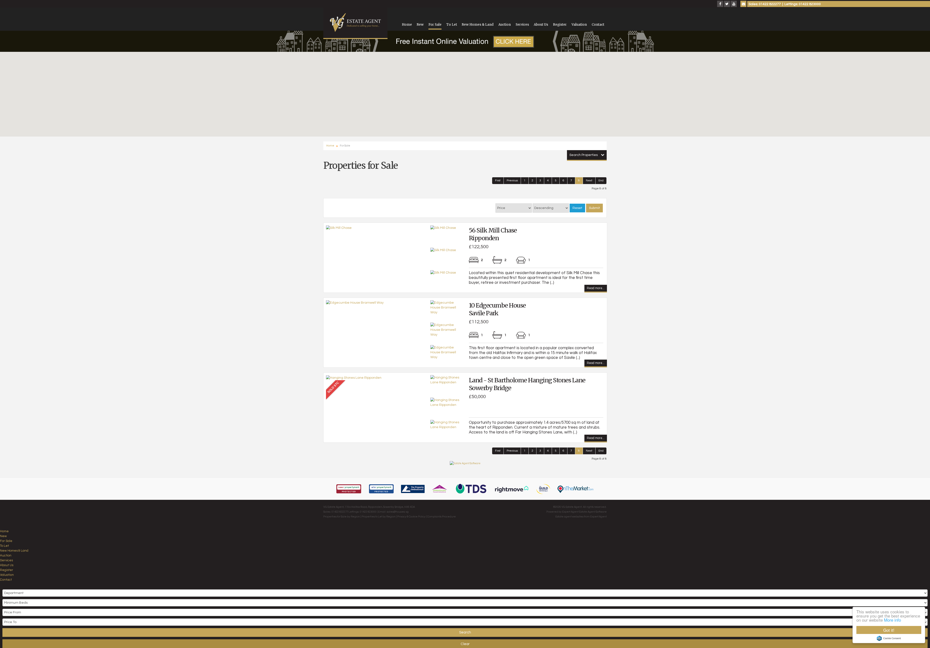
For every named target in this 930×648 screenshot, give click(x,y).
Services (522, 25)
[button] (435, 117)
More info (892, 620)
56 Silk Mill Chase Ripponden (493, 234)
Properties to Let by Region (378, 516)
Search (465, 632)
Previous (512, 180)
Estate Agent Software (593, 511)
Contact (598, 25)
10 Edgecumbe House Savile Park (497, 309)
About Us (541, 25)
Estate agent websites (569, 516)
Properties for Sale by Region (341, 516)
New (420, 25)
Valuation (579, 25)
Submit (594, 208)
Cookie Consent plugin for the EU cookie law (889, 638)
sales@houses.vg (398, 511)
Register (560, 25)
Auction (504, 25)
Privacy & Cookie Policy (411, 516)
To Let (451, 25)
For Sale (435, 25)
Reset (577, 208)
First (498, 180)
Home (407, 25)
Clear (465, 644)
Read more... (595, 288)
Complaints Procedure (441, 516)
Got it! (888, 630)
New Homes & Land (478, 25)
